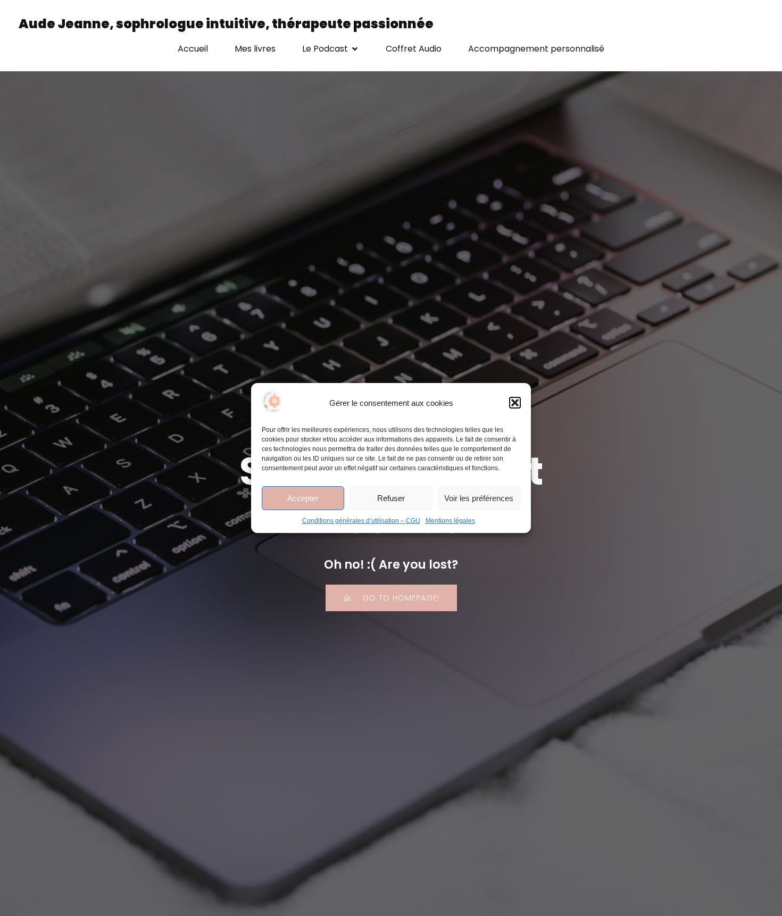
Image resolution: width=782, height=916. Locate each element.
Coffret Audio (414, 49)
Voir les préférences (478, 498)
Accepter (303, 498)
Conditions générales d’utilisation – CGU (361, 520)
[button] (515, 402)
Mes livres (255, 49)
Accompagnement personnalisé (536, 49)
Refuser (391, 498)
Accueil (193, 49)
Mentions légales (450, 520)
